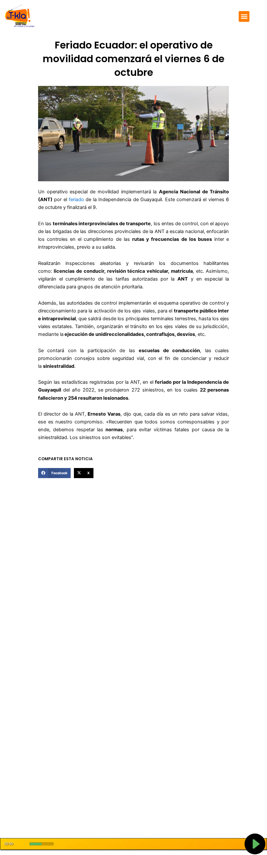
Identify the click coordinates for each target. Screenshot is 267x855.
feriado (76, 199)
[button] (244, 16)
